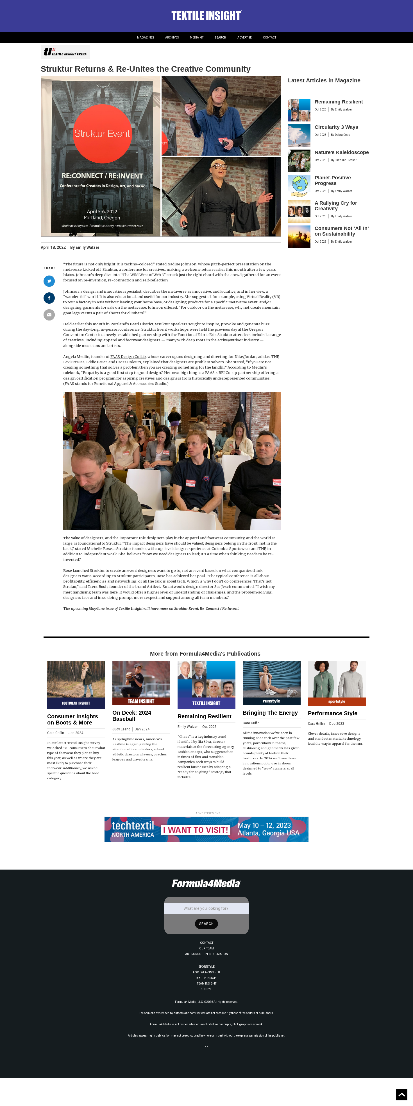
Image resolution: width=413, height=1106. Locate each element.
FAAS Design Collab (128, 356)
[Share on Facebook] (49, 298)
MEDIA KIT (196, 37)
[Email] (49, 314)
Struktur (110, 269)
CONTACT (269, 37)
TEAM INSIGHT (206, 983)
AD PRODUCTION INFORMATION (206, 954)
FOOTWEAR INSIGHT (206, 972)
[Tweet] (49, 281)
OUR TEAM (206, 948)
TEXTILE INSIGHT (207, 977)
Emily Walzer (87, 247)
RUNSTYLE (206, 989)
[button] (145, 37)
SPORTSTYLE (207, 966)
